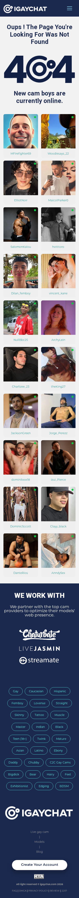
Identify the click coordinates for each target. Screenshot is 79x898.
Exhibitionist (19, 786)
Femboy (17, 703)
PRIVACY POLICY (38, 890)
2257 (64, 890)
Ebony (58, 750)
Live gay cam (40, 831)
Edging (44, 786)
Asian (20, 750)
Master (21, 727)
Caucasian (36, 691)
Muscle (59, 715)
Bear (33, 774)
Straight (62, 703)
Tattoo (39, 715)
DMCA (23, 890)
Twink (41, 739)
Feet (68, 774)
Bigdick (13, 774)
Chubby (33, 762)
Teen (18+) (20, 739)
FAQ (15, 890)
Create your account (39, 865)
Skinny (19, 715)
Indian (40, 727)
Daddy (13, 762)
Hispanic (60, 691)
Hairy (50, 774)
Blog (39, 851)
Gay (15, 691)
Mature (61, 739)
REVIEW (55, 890)
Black (59, 727)
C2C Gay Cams (60, 762)
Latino (38, 750)
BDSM (64, 786)
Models (39, 841)
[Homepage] (39, 811)
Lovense (39, 703)
